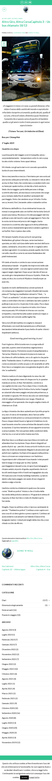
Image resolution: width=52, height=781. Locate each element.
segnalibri (14, 541)
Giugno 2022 (7, 664)
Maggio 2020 (8, 732)
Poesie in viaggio (9, 615)
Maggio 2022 (8, 669)
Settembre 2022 (9, 659)
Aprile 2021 (7, 688)
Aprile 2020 (7, 737)
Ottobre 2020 (8, 708)
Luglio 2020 (7, 723)
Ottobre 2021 (8, 674)
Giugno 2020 (7, 728)
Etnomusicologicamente (12, 605)
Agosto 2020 (7, 718)
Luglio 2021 (7, 683)
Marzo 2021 (7, 693)
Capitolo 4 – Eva (43, 569)
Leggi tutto (34, 777)
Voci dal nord (7, 566)
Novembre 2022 (9, 654)
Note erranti (7, 610)
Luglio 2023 (7, 634)
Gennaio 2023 (8, 644)
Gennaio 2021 (8, 703)
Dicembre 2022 (9, 649)
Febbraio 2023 (8, 639)
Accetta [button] (24, 777)
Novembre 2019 (9, 742)
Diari (4, 600)
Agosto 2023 (7, 630)
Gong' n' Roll (33, 33)
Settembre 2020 (9, 713)
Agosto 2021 (7, 679)
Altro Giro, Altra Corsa (12, 18)
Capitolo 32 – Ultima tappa (13, 569)
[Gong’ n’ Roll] (26, 9)
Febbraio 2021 (8, 698)
